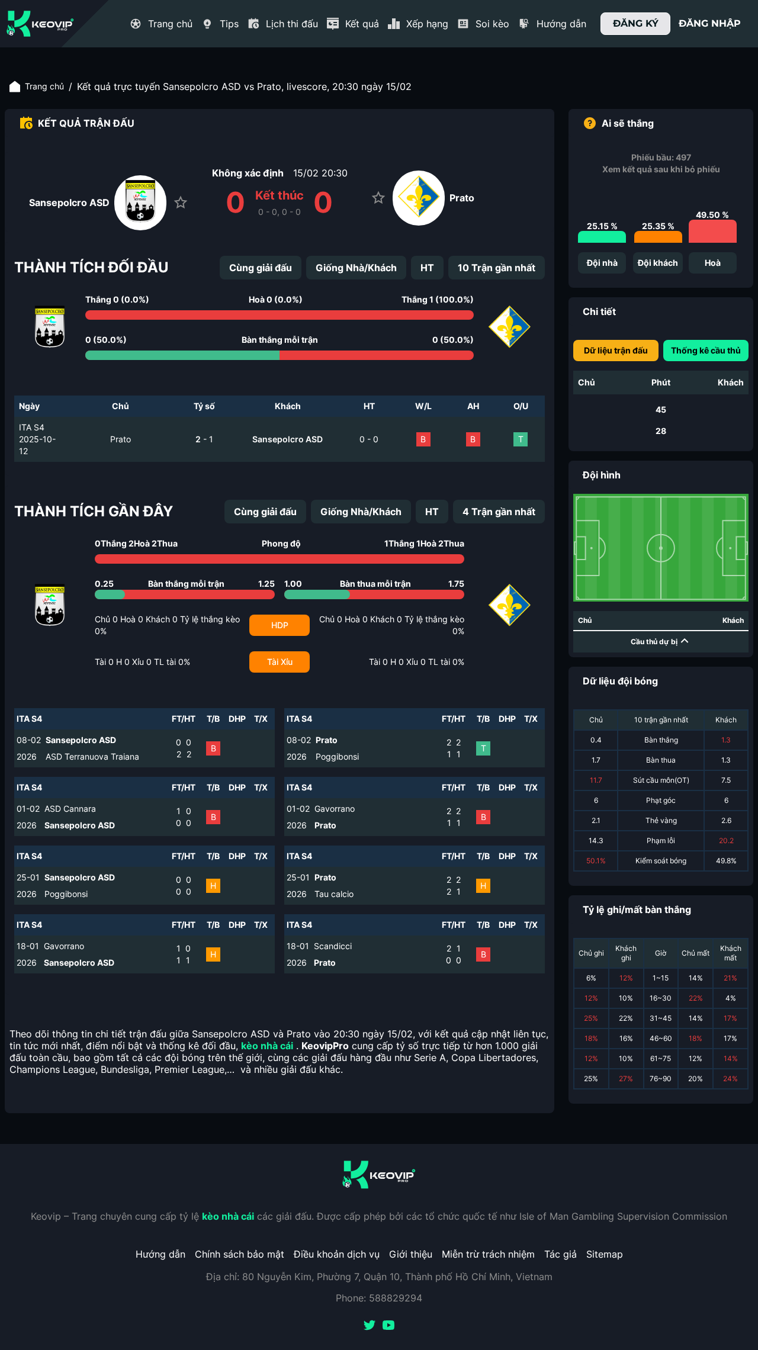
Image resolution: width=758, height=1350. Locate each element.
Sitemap (604, 1254)
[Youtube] (388, 1326)
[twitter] (369, 1326)
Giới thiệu (410, 1254)
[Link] (40, 23)
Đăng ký (636, 23)
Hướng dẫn (160, 1254)
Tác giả (560, 1254)
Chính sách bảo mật (239, 1254)
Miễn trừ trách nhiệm (488, 1254)
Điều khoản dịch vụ (337, 1254)
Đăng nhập (710, 23)
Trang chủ (44, 86)
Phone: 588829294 (379, 1298)
